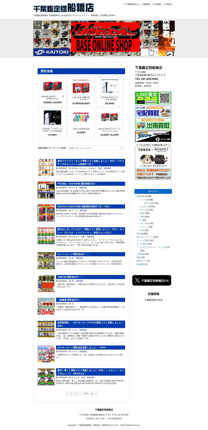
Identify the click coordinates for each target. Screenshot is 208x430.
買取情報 (107, 168)
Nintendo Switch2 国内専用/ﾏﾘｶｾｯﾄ (52, 97)
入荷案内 (140, 254)
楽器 (139, 257)
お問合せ (168, 4)
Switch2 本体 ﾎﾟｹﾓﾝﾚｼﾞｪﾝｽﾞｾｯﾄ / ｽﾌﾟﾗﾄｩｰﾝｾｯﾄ (109, 130)
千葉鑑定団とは (132, 4)
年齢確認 (140, 264)
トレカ (74, 330)
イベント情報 (142, 240)
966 (86, 393)
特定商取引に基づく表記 (95, 419)
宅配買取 (146, 4)
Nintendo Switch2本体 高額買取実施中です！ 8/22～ (84, 206)
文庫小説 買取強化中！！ (70, 277)
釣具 (142, 230)
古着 (142, 216)
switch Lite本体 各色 (81, 129)
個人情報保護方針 (115, 419)
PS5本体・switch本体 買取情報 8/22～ (77, 184)
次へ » (94, 393)
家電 (142, 213)
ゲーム (74, 188)
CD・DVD (144, 223)
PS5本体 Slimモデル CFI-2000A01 (109, 98)
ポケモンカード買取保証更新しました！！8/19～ (82, 347)
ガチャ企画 (149, 203)
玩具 (100, 168)
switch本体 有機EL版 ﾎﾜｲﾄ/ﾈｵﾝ (81, 98)
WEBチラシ (142, 261)
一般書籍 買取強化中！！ (70, 300)
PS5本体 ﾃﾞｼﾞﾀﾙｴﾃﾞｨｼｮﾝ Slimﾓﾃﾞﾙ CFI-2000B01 (52, 130)
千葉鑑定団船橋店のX (155, 280)
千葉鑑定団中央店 (153, 300)
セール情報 (141, 244)
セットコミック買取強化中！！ (73, 254)
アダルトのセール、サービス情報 (155, 247)
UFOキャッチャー (79, 168)
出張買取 (157, 4)
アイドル (144, 227)
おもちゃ (92, 168)
